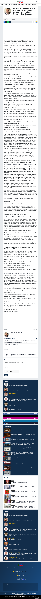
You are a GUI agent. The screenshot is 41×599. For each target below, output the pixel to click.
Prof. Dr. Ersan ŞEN (12, 393)
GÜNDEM (34, 593)
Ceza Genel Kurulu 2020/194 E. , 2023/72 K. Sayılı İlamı (16, 216)
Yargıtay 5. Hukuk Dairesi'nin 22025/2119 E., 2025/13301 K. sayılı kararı (23, 492)
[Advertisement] (22, 31)
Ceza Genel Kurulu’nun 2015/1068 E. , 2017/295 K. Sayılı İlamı (17, 164)
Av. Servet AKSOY (12, 408)
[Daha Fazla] (10, 22)
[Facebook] (16, 579)
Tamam (37, 597)
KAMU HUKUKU (21, 4)
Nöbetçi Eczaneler (8, 584)
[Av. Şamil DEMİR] (6, 384)
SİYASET (16, 594)
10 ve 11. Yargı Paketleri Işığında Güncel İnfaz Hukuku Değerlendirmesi (18, 340)
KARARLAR (7, 4)
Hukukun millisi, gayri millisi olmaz (15, 394)
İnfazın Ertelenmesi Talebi (10, 344)
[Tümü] (36, 381)
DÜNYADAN (24, 594)
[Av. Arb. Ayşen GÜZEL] (6, 558)
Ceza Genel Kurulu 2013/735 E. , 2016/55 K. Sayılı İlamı (16, 273)
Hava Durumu (24, 584)
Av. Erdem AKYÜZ (12, 543)
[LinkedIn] (21, 579)
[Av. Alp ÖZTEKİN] (6, 403)
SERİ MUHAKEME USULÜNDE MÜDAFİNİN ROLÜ (14, 342)
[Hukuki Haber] (20, 2)
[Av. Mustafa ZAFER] (6, 548)
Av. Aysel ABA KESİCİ (12, 388)
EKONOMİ (20, 594)
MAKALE (2, 4)
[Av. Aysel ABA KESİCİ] (6, 389)
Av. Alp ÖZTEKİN (12, 402)
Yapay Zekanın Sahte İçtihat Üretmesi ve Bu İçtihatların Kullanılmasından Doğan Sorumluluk (22, 405)
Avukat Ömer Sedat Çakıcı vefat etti (19, 482)
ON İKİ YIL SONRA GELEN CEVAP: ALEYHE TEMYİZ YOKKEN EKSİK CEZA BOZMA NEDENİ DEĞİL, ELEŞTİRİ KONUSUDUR (22, 400)
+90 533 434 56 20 (21, 573)
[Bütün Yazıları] (36, 338)
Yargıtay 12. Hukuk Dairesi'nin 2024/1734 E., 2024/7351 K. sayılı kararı (23, 487)
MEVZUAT (34, 4)
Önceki (6, 329)
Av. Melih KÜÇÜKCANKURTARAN (14, 552)
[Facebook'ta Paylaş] (4, 22)
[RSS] (25, 579)
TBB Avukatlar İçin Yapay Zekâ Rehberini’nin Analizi (18, 385)
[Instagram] (19, 579)
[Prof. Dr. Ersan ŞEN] (6, 394)
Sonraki (34, 329)
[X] (18, 579)
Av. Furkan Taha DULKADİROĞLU (20, 15)
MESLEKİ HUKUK (14, 4)
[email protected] (25, 571)
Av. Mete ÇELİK (11, 528)
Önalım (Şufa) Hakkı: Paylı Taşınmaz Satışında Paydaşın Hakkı (20, 390)
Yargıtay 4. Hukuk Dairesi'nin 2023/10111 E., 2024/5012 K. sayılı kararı (23, 497)
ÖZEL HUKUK (27, 4)
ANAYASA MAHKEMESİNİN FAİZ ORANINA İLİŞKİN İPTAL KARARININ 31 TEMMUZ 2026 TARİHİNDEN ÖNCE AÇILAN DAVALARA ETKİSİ (23, 502)
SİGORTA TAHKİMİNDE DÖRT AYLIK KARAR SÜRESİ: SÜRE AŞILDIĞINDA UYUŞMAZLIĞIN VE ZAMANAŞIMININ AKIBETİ (22, 554)
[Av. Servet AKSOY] (6, 408)
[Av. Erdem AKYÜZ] (6, 543)
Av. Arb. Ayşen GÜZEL (13, 557)
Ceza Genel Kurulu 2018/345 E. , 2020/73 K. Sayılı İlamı (16, 131)
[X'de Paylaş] (6, 22)
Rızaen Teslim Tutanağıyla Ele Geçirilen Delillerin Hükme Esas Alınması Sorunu (19, 347)
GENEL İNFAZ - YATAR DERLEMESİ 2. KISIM (13, 346)
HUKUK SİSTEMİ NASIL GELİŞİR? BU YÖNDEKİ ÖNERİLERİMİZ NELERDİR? (23, 558)
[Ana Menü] (3, 1)
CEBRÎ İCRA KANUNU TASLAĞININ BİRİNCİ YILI (18, 549)
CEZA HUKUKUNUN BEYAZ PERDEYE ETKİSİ (13, 351)
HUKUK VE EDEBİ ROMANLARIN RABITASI (13, 352)
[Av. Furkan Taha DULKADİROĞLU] (7, 11)
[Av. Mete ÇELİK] (6, 399)
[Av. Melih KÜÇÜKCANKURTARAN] (6, 553)
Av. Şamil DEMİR (12, 514)
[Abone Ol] (36, 21)
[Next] (23, 579)
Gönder (6, 375)
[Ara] (37, 1)
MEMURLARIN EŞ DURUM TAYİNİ (15, 409)
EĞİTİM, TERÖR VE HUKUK (14, 544)
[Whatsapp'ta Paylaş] (8, 22)
